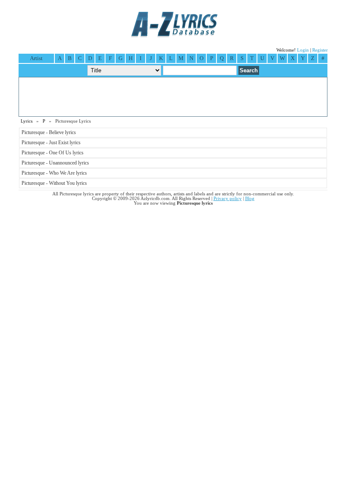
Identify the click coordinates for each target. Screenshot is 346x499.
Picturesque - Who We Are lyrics (54, 173)
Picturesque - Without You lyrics (54, 183)
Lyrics (26, 121)
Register (320, 50)
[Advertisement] (173, 97)
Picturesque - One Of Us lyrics (53, 153)
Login (303, 50)
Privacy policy (228, 198)
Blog (249, 198)
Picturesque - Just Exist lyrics (51, 142)
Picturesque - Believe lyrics (49, 132)
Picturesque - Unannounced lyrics (55, 163)
